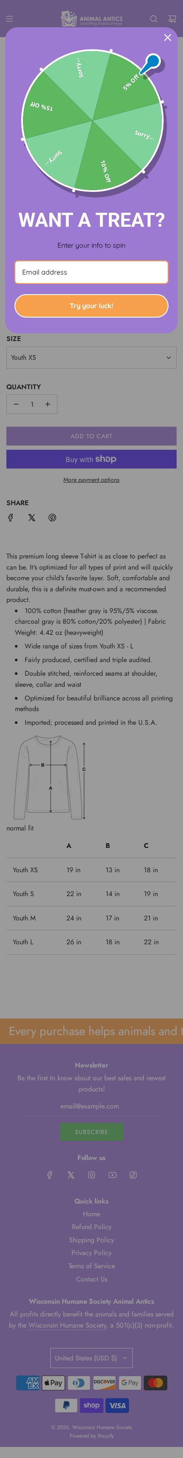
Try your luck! (91, 305)
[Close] (167, 37)
